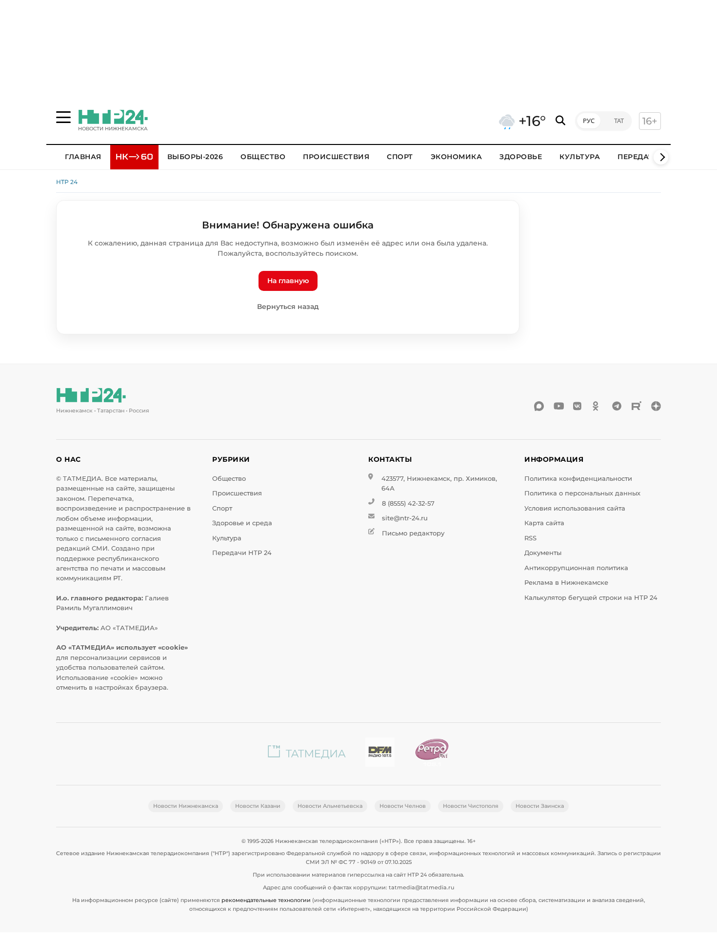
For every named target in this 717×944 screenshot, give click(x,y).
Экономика (456, 157)
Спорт (400, 157)
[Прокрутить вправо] (661, 157)
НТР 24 (67, 181)
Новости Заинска (540, 805)
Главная (83, 157)
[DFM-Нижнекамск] (380, 754)
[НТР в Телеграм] (617, 406)
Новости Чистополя (470, 805)
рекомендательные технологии (266, 900)
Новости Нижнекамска (185, 805)
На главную (288, 280)
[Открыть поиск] (560, 121)
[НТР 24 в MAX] (539, 406)
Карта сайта (544, 523)
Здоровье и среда (242, 523)
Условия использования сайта (574, 508)
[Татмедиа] (307, 753)
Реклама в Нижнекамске (566, 582)
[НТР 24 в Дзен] (656, 406)
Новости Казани (257, 805)
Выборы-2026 (195, 157)
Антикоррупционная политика (576, 568)
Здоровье (520, 157)
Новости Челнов (402, 805)
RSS (530, 538)
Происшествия (336, 157)
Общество (262, 157)
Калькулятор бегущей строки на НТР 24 (590, 597)
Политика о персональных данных (582, 493)
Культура (579, 157)
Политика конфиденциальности (578, 478)
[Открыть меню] (63, 117)
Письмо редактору (413, 533)
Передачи (638, 157)
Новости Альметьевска (330, 805)
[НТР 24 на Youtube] (558, 406)
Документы (542, 552)
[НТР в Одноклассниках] (597, 406)
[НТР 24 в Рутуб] (636, 406)
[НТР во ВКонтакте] (578, 406)
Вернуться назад (288, 306)
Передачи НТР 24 (242, 552)
